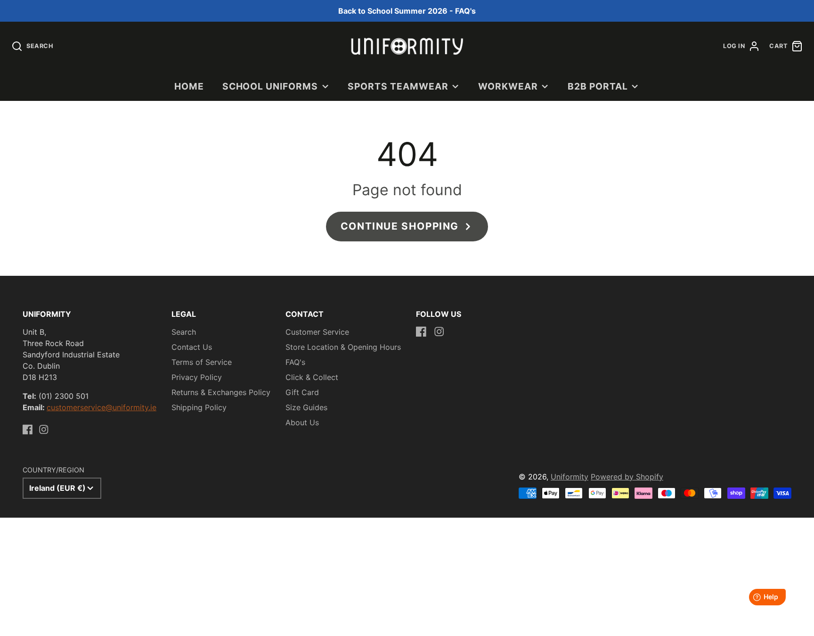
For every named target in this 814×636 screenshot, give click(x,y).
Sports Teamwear (398, 86)
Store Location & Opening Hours (343, 347)
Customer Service (317, 332)
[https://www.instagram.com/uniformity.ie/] (44, 429)
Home (189, 86)
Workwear (508, 86)
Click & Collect (311, 377)
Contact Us (191, 347)
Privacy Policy (196, 377)
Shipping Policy (199, 407)
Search (183, 332)
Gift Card (302, 392)
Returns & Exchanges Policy (220, 392)
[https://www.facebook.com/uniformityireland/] (28, 429)
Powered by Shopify (627, 476)
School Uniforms (270, 86)
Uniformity (569, 476)
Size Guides (306, 407)
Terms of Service (201, 362)
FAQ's (295, 362)
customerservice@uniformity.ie (101, 407)
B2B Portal (598, 86)
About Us (302, 422)
